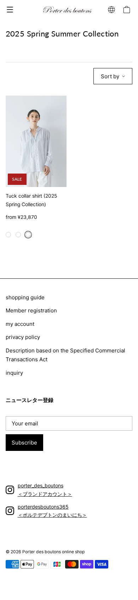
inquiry (14, 372)
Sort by (110, 76)
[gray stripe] (19, 237)
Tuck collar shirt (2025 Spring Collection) (31, 200)
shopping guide (25, 297)
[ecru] (9, 237)
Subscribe (24, 442)
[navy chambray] (29, 237)
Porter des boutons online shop (53, 551)
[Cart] (128, 9)
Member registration (31, 310)
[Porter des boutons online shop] (67, 9)
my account (20, 324)
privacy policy (23, 337)
